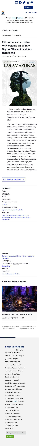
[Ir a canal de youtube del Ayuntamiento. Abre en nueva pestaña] (32, 2)
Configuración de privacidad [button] (16, 433)
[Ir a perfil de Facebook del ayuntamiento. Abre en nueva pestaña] (20, 2)
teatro (21, 210)
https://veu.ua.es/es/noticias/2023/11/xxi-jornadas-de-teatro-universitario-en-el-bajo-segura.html (16, 217)
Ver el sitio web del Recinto (11, 274)
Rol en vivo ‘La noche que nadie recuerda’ (17, 314)
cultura (10, 210)
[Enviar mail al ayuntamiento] (16, 2)
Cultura (4, 204)
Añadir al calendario (14, 179)
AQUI (15, 401)
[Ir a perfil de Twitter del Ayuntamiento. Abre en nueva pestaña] (24, 2)
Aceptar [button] (10, 436)
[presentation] (19, 299)
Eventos (20, 18)
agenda (4, 210)
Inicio (14, 18)
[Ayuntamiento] (3, 13)
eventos (15, 210)
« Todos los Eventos (10, 30)
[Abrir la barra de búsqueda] (26, 13)
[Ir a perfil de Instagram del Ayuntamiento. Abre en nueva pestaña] (28, 2)
